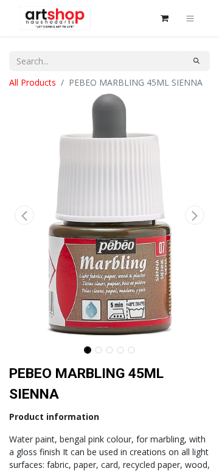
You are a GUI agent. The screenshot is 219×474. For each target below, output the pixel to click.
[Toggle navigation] (190, 18)
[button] (24, 215)
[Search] (196, 61)
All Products (32, 82)
